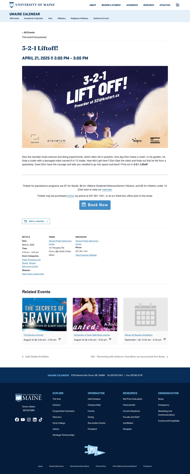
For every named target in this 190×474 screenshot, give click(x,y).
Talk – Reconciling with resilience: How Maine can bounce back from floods (128, 356)
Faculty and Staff (131, 416)
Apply (40, 466)
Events (91, 410)
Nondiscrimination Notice (79, 466)
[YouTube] (23, 420)
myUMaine (128, 422)
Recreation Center (97, 422)
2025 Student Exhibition (37, 356)
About (93, 4)
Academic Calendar (33, 18)
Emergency (163, 404)
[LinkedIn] (35, 420)
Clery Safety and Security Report (125, 466)
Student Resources (56, 466)
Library (56, 428)
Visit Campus (94, 398)
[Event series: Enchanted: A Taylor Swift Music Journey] (110, 339)
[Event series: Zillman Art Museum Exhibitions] (165, 339)
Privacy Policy (101, 466)
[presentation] (44, 314)
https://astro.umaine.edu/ (33, 273)
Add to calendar (36, 221)
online (70, 195)
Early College (59, 422)
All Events (14, 18)
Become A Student (111, 4)
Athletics (165, 4)
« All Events (28, 32)
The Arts (57, 398)
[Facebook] (17, 420)
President (92, 428)
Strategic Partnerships (63, 434)
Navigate (127, 428)
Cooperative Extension (64, 410)
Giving (91, 416)
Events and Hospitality (169, 420)
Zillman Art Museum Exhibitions (138, 334)
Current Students (131, 410)
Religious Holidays (79, 18)
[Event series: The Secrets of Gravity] (60, 339)
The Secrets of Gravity (33, 334)
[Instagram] (29, 420)
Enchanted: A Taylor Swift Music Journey (92, 334)
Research (148, 4)
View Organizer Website (86, 255)
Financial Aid (129, 404)
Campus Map (94, 404)
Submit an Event (101, 18)
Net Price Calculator (132, 398)
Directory (57, 416)
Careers (57, 404)
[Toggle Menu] (176, 5)
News (161, 398)
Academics (132, 4)
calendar (107, 189)
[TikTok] (41, 420)
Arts (50, 18)
